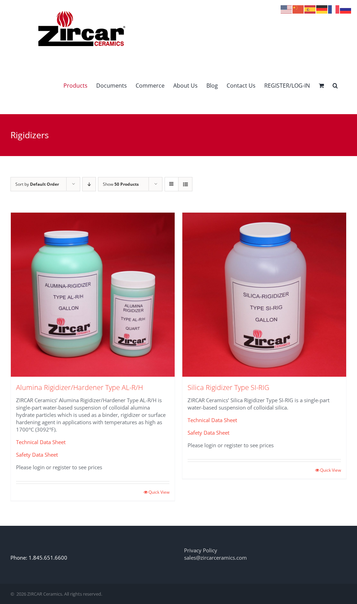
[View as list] (185, 184)
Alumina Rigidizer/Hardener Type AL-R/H (79, 387)
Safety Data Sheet (37, 454)
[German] (322, 8)
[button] (335, 85)
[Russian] (346, 8)
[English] (287, 8)
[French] (334, 8)
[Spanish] (310, 8)
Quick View (159, 492)
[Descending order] (89, 184)
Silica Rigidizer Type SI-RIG (228, 387)
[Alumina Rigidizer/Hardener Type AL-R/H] (93, 295)
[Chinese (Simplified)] (298, 8)
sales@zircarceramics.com (215, 557)
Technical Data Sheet (41, 442)
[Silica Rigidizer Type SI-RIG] (264, 295)
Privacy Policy (200, 550)
